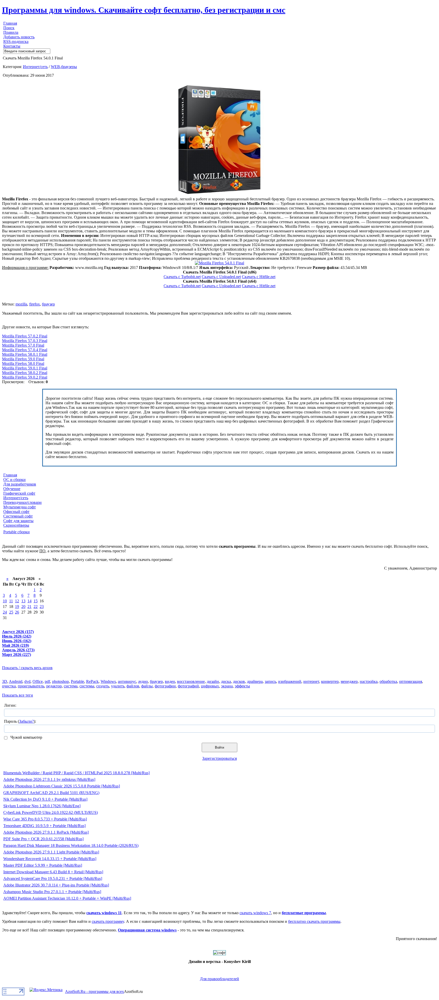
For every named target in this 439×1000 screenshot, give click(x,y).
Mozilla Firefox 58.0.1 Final (24, 354)
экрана (227, 686)
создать (102, 686)
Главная (10, 23)
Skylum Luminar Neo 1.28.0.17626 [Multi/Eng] (42, 806)
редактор (54, 686)
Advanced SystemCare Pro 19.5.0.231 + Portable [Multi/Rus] (52, 878)
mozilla (21, 304)
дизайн (213, 681)
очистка (9, 686)
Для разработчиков (19, 484)
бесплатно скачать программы (314, 921)
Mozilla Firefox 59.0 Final (23, 359)
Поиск (8, 28)
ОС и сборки (14, 479)
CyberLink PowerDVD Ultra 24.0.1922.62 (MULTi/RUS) (50, 812)
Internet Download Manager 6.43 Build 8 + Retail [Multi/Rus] (53, 872)
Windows (108, 681)
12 (17, 601)
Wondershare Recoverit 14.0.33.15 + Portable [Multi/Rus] (49, 859)
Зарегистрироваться (219, 758)
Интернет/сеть (35, 66)
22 (36, 606)
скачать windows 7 (255, 913)
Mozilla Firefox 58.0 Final (23, 363)
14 (29, 601)
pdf (47, 681)
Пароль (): (20, 721)
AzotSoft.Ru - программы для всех (94, 991)
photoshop (60, 681)
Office (38, 681)
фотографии (165, 686)
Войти (219, 747)
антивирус (127, 681)
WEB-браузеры (64, 66)
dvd (27, 681)
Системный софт (18, 516)
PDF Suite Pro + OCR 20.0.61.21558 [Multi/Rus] (43, 839)
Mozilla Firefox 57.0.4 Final (24, 350)
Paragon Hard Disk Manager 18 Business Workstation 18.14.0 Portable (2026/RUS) (70, 845)
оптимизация (410, 681)
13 (23, 601)
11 (11, 601)
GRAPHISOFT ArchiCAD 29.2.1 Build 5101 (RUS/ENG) (51, 793)
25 (11, 612)
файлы (147, 686)
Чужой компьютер (25, 737)
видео (170, 681)
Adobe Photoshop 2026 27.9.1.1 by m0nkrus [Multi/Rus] (49, 779)
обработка (388, 681)
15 (36, 601)
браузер (48, 304)
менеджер (349, 681)
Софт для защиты (18, 521)
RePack (92, 681)
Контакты (11, 46)
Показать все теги (17, 695)
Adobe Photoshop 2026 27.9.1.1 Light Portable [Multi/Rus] (51, 852)
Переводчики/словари (22, 502)
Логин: (10, 705)
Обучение (11, 489)
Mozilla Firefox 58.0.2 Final (24, 372)
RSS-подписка (15, 41)
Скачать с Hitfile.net (258, 277)
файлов (133, 686)
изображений (289, 681)
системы (87, 686)
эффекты (242, 686)
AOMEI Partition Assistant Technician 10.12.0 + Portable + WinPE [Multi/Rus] (67, 898)
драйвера (255, 681)
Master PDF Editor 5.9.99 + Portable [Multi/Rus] (42, 865)
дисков (239, 681)
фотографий (188, 686)
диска (226, 681)
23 (42, 606)
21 (29, 606)
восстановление (191, 681)
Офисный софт (16, 511)
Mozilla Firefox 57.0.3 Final (24, 340)
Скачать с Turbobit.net (182, 277)
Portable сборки (16, 532)
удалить (117, 686)
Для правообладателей (219, 979)
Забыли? (26, 721)
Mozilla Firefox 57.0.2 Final (24, 336)
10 (5, 601)
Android (15, 681)
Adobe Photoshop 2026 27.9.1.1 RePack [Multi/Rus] (46, 832)
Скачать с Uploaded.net (221, 277)
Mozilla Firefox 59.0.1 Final (24, 368)
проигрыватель (31, 686)
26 (17, 612)
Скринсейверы (16, 525)
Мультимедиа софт (19, 507)
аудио (143, 681)
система (70, 686)
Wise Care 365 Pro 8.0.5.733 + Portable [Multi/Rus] (45, 819)
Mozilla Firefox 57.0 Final (23, 345)
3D (4, 681)
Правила (10, 32)
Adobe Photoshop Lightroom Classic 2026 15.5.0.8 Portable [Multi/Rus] (61, 786)
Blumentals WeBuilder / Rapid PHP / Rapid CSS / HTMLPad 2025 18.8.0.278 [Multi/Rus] (76, 773)
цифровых (210, 686)
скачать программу (108, 921)
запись (270, 681)
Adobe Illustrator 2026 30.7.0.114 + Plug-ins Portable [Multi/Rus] (56, 885)
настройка (369, 681)
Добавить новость (19, 37)
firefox (34, 304)
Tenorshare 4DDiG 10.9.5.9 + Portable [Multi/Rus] (44, 826)
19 (17, 606)
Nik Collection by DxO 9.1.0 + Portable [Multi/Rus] (45, 799)
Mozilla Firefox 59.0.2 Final (24, 377)
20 (23, 606)
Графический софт (19, 493)
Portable (77, 681)
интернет (311, 681)
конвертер (330, 681)
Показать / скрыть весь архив (27, 668)
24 (5, 612)
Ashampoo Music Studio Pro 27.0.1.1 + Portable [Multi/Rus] (52, 892)
